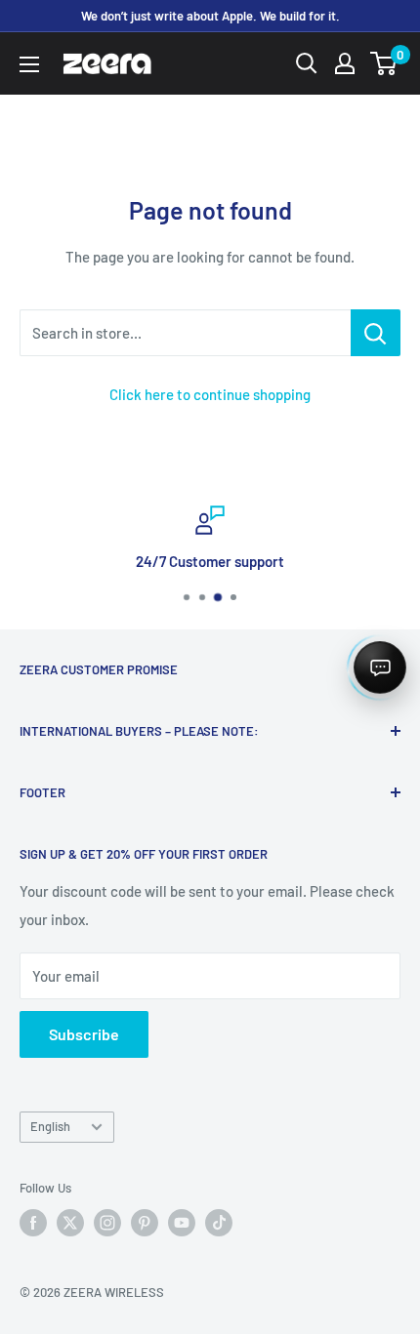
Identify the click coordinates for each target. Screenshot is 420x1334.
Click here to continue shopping (210, 394)
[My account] (345, 63)
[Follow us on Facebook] (33, 1222)
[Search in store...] (375, 332)
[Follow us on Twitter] (70, 1222)
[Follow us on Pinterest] (144, 1222)
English (50, 1126)
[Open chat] (380, 667)
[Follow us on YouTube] (181, 1222)
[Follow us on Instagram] (107, 1222)
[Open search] (306, 63)
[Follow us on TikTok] (218, 1222)
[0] (384, 63)
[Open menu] (29, 64)
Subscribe (84, 1034)
